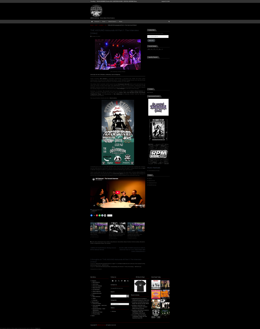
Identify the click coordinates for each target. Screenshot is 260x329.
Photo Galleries (97, 291)
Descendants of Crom (153, 170)
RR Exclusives (96, 282)
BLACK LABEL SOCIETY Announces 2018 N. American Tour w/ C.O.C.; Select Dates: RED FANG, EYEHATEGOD (132, 249)
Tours (94, 298)
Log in (150, 178)
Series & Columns (97, 286)
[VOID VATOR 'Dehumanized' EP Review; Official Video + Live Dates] (155, 294)
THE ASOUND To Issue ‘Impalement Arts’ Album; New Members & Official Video (134, 234)
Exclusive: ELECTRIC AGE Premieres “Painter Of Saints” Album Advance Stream (140, 307)
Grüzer (108, 241)
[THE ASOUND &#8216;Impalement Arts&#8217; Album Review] (99, 227)
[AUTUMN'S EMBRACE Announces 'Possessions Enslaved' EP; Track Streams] (165, 294)
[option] (117, 1)
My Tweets (150, 92)
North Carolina (135, 241)
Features (97, 21)
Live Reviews (96, 289)
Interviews (95, 284)
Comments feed (152, 182)
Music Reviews (96, 287)
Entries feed (151, 180)
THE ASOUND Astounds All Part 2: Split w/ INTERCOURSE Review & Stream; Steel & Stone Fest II (117, 234)
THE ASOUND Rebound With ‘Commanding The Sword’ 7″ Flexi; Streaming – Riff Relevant (118, 266)
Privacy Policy (96, 313)
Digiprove (37, 328)
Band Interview (102, 241)
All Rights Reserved (94, 210)
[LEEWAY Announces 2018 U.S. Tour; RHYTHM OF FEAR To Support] (155, 314)
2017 (93, 241)
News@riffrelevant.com (117, 288)
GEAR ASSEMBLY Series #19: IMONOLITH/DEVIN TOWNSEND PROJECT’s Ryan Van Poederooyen (123, 1)
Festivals (95, 300)
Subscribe (151, 40)
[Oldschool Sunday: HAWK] (165, 284)
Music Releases (96, 296)
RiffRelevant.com (101, 325)
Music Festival (127, 241)
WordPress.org (152, 185)
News (103, 21)
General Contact (97, 303)
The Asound (107, 243)
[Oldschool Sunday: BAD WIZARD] (155, 304)
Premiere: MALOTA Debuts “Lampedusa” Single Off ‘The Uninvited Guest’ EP (139, 316)
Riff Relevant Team (97, 312)
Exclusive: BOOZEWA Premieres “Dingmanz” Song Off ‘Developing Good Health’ (140, 312)
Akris (96, 241)
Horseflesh (120, 241)
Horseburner (114, 241)
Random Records (97, 293)
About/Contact (112, 21)
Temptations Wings (99, 243)
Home (120, 21)
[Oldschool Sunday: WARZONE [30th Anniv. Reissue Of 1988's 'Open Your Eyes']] (155, 284)
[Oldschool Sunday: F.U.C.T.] (165, 304)
